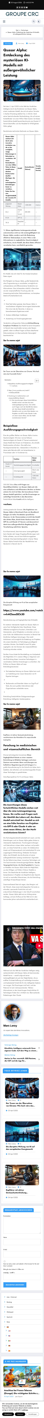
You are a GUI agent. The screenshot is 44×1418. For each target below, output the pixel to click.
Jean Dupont (18, 1397)
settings (25, 1410)
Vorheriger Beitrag (10, 1045)
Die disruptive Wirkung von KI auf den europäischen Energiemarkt (20, 1147)
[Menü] (4, 21)
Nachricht (9, 1317)
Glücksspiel (10, 1312)
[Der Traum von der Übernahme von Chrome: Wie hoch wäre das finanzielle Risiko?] (22, 355)
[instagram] (24, 7)
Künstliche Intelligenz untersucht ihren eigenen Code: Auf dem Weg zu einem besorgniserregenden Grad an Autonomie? (22, 1049)
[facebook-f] (17, 7)
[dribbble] (22, 7)
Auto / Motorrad (11, 1297)
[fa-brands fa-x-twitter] (20, 7)
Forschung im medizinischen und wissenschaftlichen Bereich (19, 397)
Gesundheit (10, 1307)
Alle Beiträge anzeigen (10, 1035)
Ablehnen (20, 1414)
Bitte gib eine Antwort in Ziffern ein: (13, 1269)
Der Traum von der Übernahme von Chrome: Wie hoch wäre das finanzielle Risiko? (19, 1104)
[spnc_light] (39, 21)
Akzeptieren (8, 1414)
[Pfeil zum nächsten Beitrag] (38, 1059)
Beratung (9, 1302)
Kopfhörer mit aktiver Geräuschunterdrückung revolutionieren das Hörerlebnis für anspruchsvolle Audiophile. (19, 737)
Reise (8, 1322)
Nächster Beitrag (10, 1055)
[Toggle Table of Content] (35, 381)
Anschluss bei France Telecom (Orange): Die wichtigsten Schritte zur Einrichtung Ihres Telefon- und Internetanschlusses (21, 1392)
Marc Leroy (21, 43)
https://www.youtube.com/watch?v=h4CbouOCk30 (19, 391)
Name (5, 1237)
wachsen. (15, 386)
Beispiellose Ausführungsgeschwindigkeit (20, 384)
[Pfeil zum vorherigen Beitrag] (38, 1048)
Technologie (8, 43)
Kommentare (6, 1216)
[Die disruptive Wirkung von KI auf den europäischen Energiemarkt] (22, 586)
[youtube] (27, 7)
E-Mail (5, 1250)
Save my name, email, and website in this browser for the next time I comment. (21, 1265)
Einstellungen (32, 1414)
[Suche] (33, 21)
